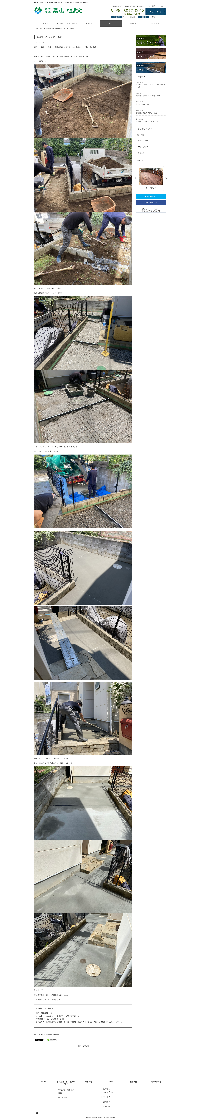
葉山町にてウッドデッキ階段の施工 (149, 95)
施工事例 (48, 28)
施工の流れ (62, 1098)
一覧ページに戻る (83, 1046)
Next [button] (166, 178)
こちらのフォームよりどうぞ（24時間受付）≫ (61, 1016)
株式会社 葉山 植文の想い (66, 1083)
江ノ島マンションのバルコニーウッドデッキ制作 (150, 84)
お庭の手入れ (143, 141)
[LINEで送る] (52, 1040)
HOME (36, 28)
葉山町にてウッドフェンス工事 (147, 120)
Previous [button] (135, 178)
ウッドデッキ (143, 147)
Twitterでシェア (151, 196)
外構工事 (54, 28)
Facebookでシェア (151, 203)
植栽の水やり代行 (142, 103)
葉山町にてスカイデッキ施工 (146, 112)
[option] (150, 178)
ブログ (42, 28)
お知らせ (140, 160)
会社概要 (133, 1082)
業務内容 (88, 1082)
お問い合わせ (156, 1082)
